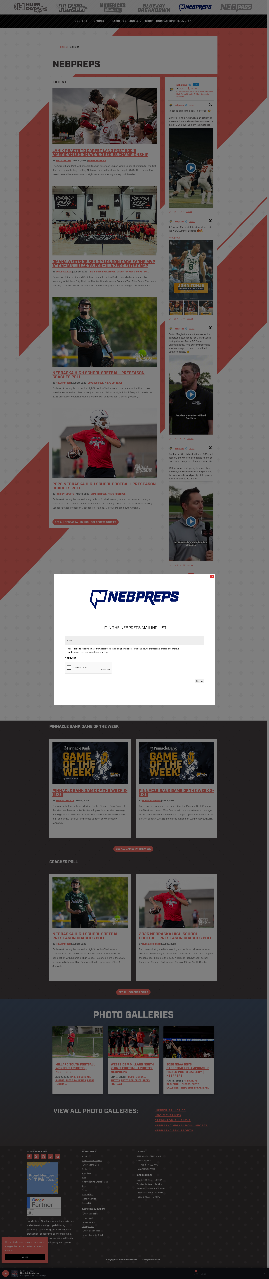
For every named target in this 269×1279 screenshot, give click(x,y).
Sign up (199, 681)
